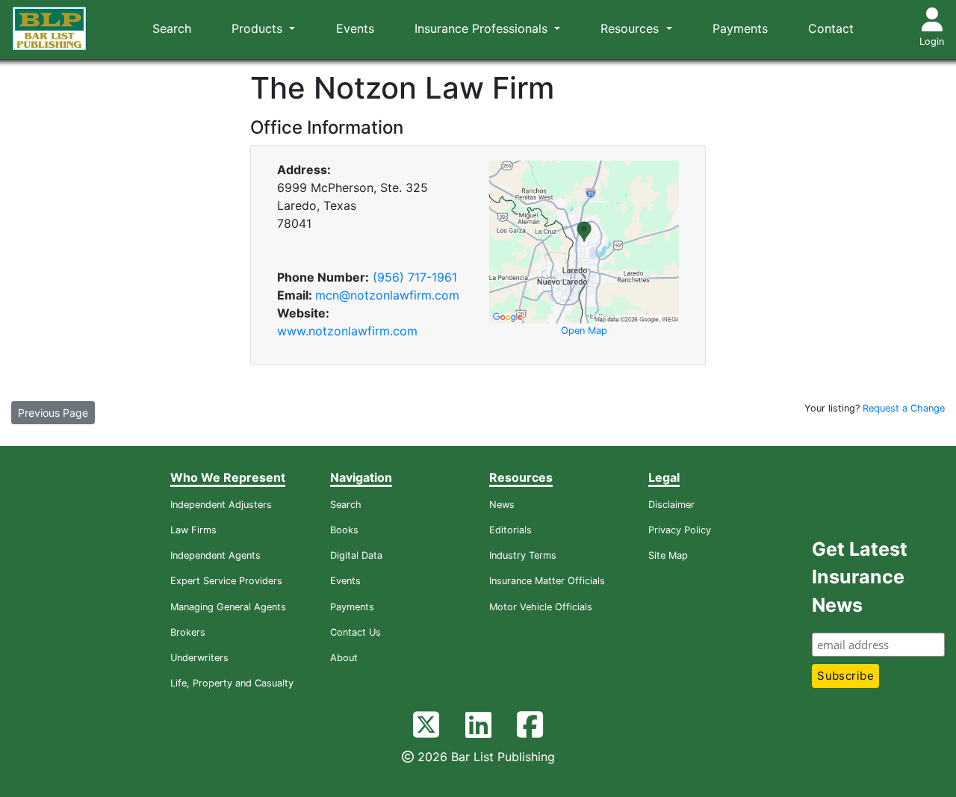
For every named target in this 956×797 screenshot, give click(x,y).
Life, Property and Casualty (232, 683)
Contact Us (355, 632)
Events (355, 28)
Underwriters (199, 657)
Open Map (584, 330)
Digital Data (356, 555)
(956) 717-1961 (415, 277)
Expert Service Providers (226, 580)
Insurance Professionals (483, 28)
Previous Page (53, 412)
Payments (740, 28)
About (344, 657)
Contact (831, 28)
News (502, 504)
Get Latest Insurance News (859, 577)
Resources (631, 28)
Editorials (510, 530)
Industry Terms (522, 555)
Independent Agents (215, 555)
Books (344, 530)
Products (259, 28)
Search (171, 28)
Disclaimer (671, 504)
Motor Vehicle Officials (540, 607)
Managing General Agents (228, 607)
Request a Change (904, 408)
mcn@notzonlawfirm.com (387, 295)
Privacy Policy (679, 530)
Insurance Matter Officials (547, 580)
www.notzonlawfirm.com (347, 330)
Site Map (668, 555)
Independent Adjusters (221, 504)
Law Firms (193, 530)
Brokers (187, 632)
